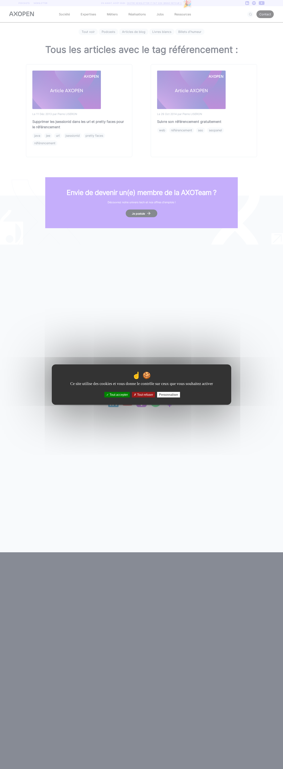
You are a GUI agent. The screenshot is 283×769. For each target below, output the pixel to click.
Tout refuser (144, 394)
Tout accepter (118, 394)
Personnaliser (168, 394)
